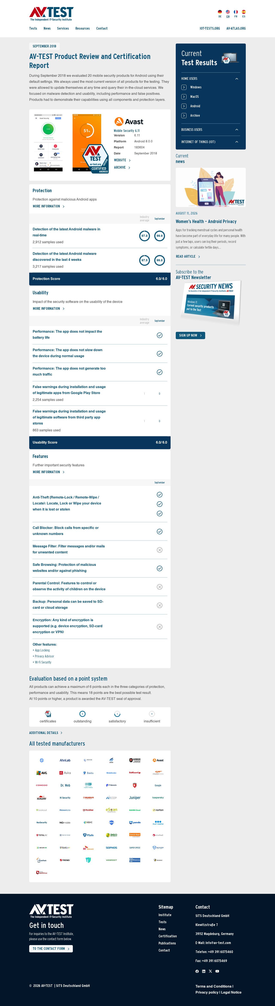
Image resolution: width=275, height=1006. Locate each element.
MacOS (194, 97)
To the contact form (49, 949)
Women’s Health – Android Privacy (206, 221)
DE (220, 16)
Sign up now (188, 335)
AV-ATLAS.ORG (236, 28)
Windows (196, 87)
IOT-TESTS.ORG (210, 28)
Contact (102, 28)
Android (195, 106)
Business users (191, 130)
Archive (120, 167)
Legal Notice (231, 992)
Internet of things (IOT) (198, 142)
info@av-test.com (218, 943)
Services (63, 28)
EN (227, 16)
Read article (186, 256)
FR (235, 16)
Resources (82, 28)
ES (243, 16)
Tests (33, 28)
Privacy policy (207, 992)
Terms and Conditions (214, 986)
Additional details (43, 733)
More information (46, 206)
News (47, 28)
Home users (189, 79)
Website (120, 160)
